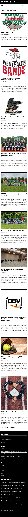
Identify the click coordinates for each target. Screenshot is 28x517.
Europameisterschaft (5, 491)
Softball (16, 497)
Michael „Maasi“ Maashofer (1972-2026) (10, 456)
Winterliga (11, 510)
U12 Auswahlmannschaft (6, 501)
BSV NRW (4, 2)
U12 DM (15, 501)
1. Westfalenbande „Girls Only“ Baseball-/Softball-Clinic (11, 79)
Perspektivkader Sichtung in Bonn (12, 230)
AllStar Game (4, 482)
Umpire (12, 507)
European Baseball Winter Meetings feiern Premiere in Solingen (14, 451)
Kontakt (3, 442)
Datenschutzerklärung (6, 439)
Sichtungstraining (9, 497)
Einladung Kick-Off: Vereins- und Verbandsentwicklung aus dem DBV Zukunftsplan (13, 318)
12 (7, 427)
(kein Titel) (3, 459)
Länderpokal (14, 491)
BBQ (9, 485)
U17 (24, 504)
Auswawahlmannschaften (14, 482)
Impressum (3, 437)
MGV (20, 491)
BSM (23, 485)
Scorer (2, 497)
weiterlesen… (7, 41)
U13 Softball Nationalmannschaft (12, 412)
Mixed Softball (4, 494)
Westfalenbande (4, 510)
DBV (8, 488)
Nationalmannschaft (19, 494)
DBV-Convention (5, 448)
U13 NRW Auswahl (5, 504)
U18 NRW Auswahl (5, 507)
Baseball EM (4, 485)
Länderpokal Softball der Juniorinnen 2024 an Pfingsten (13, 154)
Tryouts (21, 497)
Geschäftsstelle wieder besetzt (7, 453)
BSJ (19, 485)
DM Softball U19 (18, 488)
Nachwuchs (11, 494)
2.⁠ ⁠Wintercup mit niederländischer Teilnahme (12, 269)
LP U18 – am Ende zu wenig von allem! (14, 194)
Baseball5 (23, 482)
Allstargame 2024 (7, 32)
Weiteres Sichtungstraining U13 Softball (11, 357)
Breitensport (14, 485)
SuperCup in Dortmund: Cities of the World (13, 117)
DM (12, 488)
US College (18, 507)
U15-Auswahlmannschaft (16, 504)
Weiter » (12, 427)
